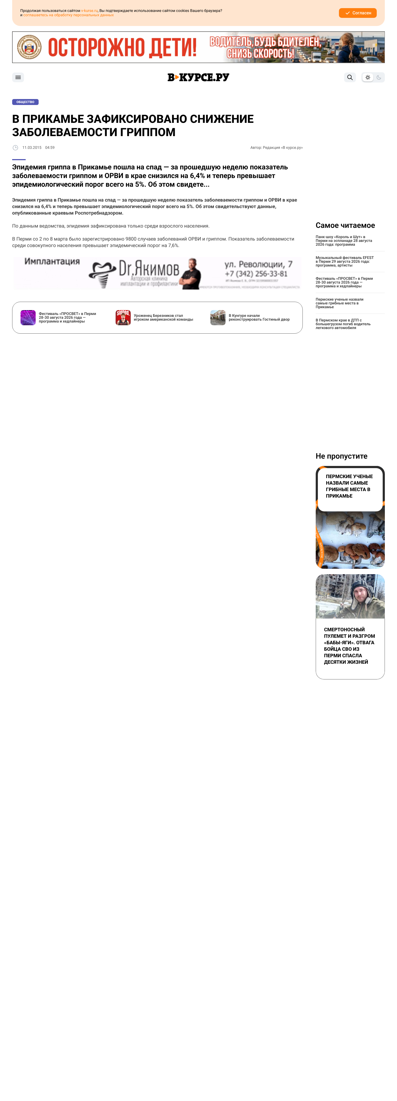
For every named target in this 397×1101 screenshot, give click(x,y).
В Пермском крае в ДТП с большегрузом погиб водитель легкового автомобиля (343, 324)
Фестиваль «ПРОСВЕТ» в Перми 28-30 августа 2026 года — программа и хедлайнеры (344, 282)
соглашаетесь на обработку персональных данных (68, 15)
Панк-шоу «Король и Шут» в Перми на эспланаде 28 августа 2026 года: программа (344, 241)
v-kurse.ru (89, 11)
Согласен (361, 12)
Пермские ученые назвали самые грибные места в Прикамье (340, 303)
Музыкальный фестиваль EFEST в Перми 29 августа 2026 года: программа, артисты (345, 261)
